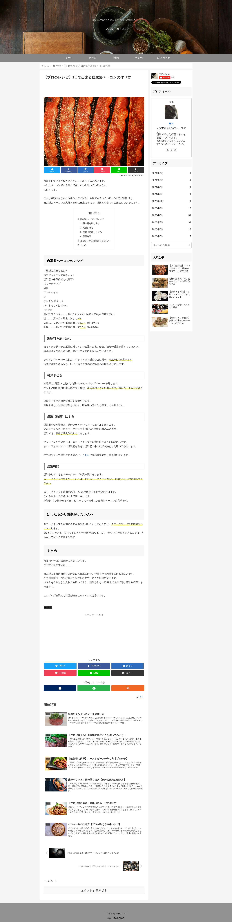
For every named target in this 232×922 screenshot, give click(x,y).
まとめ (83, 245)
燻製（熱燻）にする (92, 232)
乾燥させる (88, 227)
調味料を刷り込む (91, 223)
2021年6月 (171, 173)
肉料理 (48, 607)
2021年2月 (171, 187)
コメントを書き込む (94, 890)
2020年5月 (171, 236)
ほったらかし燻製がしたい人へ (95, 240)
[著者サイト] (60, 688)
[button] (188, 245)
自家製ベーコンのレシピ (92, 219)
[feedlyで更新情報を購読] (93, 688)
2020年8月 (171, 215)
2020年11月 (171, 201)
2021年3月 (171, 180)
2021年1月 (171, 194)
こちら (86, 455)
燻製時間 (87, 236)
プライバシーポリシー (116, 914)
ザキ (171, 123)
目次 (90, 213)
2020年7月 (171, 222)
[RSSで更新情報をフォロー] (127, 688)
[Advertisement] (94, 88)
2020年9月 (171, 208)
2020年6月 (171, 229)
